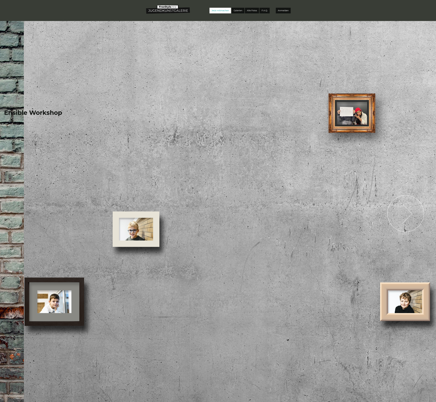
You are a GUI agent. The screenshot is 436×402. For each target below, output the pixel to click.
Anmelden (283, 10)
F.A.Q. (265, 10)
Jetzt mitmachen (220, 10)
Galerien (238, 10)
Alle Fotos (252, 10)
